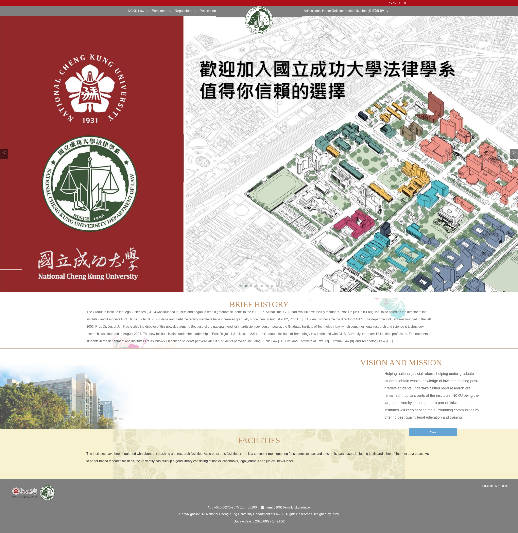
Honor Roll (330, 11)
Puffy (335, 514)
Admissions (312, 11)
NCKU (392, 2)
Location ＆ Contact (495, 485)
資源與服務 (376, 11)
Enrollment (159, 11)
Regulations (183, 11)
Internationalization (353, 11)
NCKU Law (136, 11)
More (433, 432)
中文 (404, 2)
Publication (208, 11)
